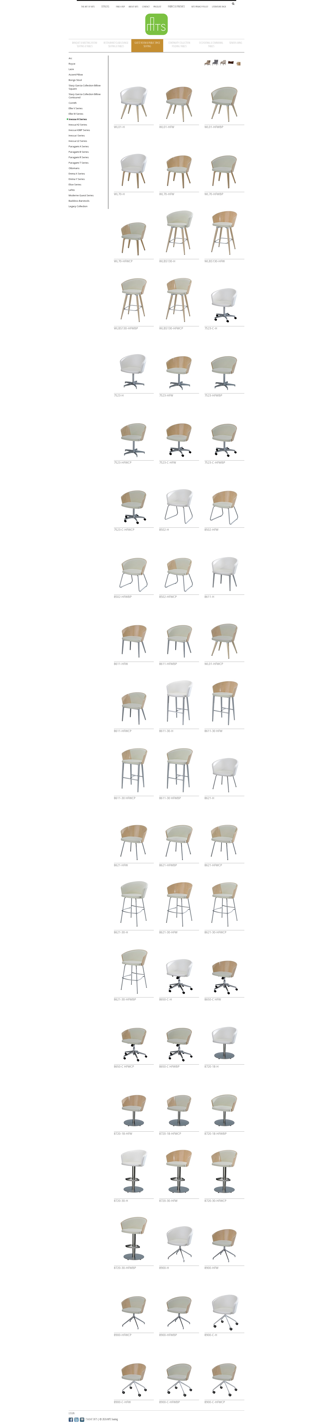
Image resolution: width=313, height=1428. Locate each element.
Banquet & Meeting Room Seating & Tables (84, 44)
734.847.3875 (91, 1419)
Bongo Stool (75, 80)
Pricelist (157, 6)
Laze (71, 69)
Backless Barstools (79, 200)
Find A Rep (120, 6)
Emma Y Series (77, 179)
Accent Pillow (76, 74)
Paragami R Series (79, 157)
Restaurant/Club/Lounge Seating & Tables (116, 44)
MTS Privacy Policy (199, 6)
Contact (146, 6)
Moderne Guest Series (81, 195)
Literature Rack (219, 6)
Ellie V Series (76, 108)
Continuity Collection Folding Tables (179, 44)
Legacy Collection (78, 206)
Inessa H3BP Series (79, 130)
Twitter (76, 1419)
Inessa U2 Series (78, 141)
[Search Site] (233, 4)
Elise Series (75, 184)
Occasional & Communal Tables (211, 44)
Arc (70, 58)
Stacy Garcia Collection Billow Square (85, 87)
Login (71, 1413)
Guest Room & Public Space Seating (147, 44)
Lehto (72, 190)
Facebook (71, 1419)
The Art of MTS (88, 6)
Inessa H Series (78, 119)
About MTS (133, 6)
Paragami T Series (79, 162)
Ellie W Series (76, 113)
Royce (72, 63)
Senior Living (235, 42)
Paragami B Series (79, 151)
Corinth (73, 102)
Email (82, 1419)
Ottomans (74, 168)
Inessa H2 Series (78, 124)
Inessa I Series (77, 135)
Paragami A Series (79, 146)
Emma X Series (77, 173)
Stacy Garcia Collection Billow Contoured (85, 96)
